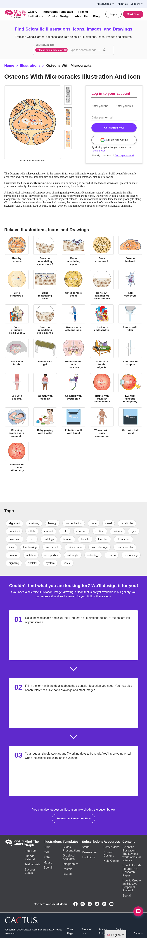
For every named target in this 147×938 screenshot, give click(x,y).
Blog (92, 16)
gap (135, 533)
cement (49, 533)
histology (49, 541)
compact (82, 533)
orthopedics (54, 557)
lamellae (104, 541)
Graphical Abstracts (70, 859)
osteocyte (76, 557)
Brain (47, 849)
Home (9, 65)
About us (124, 4)
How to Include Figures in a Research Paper (131, 871)
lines (11, 549)
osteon (115, 557)
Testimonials (32, 866)
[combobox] (84, 49)
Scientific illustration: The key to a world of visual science (131, 856)
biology (53, 525)
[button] (51, 50)
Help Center (110, 862)
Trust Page (70, 929)
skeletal (55, 565)
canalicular (127, 525)
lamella (86, 541)
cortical (100, 533)
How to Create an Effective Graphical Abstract (131, 884)
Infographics (71, 866)
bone (94, 525)
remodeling (15, 565)
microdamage (100, 549)
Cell (46, 854)
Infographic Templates (57, 11)
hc (32, 541)
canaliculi (14, 533)
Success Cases (33, 871)
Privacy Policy (102, 929)
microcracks (75, 549)
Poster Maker (111, 849)
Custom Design (57, 16)
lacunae (68, 541)
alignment (15, 525)
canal (109, 525)
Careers (138, 931)
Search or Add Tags (44, 45)
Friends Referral (30, 859)
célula (32, 533)
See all (48, 869)
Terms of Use (98, 150)
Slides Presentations (72, 851)
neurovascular (125, 549)
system (73, 565)
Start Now (133, 14)
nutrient (13, 557)
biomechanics (74, 525)
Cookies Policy (120, 929)
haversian (14, 541)
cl (65, 533)
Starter (87, 849)
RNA (47, 859)
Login (114, 14)
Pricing (80, 11)
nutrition (32, 557)
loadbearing (30, 549)
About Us (78, 16)
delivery (119, 533)
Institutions (35, 16)
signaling (36, 565)
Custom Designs (108, 856)
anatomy (35, 525)
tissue (90, 565)
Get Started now (114, 127)
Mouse (48, 864)
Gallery (32, 11)
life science (124, 541)
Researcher (90, 854)
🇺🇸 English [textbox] (114, 935)
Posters (68, 871)
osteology (96, 557)
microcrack (52, 549)
